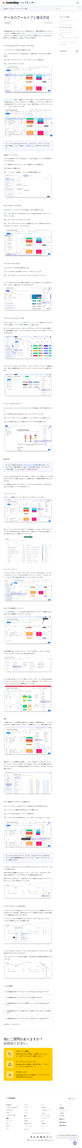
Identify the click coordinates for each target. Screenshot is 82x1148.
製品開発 (43, 1123)
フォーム (26, 1112)
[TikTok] (51, 1137)
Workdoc (9, 36)
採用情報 (26, 1120)
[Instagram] (47, 1137)
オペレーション (45, 1126)
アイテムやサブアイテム (36, 33)
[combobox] (66, 8)
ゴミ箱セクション (30, 146)
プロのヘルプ (21, 1072)
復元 (29, 38)
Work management (12, 1107)
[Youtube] (41, 1137)
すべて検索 (7, 612)
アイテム (6, 50)
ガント (7, 1128)
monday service (12, 1115)
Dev (8, 1112)
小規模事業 (61, 1113)
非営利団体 (61, 1115)
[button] (78, 2)
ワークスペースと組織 (21, 8)
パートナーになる (28, 1126)
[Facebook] (38, 1137)
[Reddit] (31, 1137)
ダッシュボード (9, 1120)
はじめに (12, 8)
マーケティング (45, 1118)
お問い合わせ (62, 1122)
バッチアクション (9, 100)
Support (6, 8)
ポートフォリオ (18, 322)
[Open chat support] (75, 1143)
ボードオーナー (28, 465)
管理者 (36, 465)
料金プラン (62, 1118)
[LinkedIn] (35, 1137)
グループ (47, 33)
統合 (7, 1123)
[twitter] (44, 1137)
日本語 (72, 1098)
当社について (27, 1118)
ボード (26, 33)
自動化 (31, 158)
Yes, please (73, 1139)
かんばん (26, 1104)
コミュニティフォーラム (26, 1061)
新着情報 (43, 1107)
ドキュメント (27, 1107)
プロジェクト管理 (45, 1115)
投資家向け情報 (27, 1123)
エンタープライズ (63, 1110)
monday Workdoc (18, 408)
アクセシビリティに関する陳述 (36, 1140)
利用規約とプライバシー (49, 1140)
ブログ (43, 1104)
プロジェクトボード (33, 322)
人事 (60, 1104)
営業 (43, 1120)
